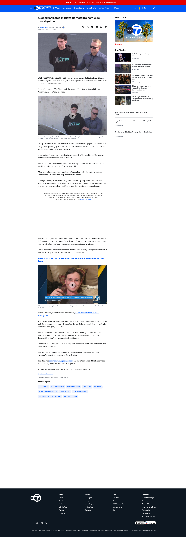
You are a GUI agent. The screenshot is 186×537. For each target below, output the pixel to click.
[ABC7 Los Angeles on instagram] (42, 523)
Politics (61, 510)
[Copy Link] (105, 26)
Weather (61, 501)
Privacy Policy (34, 530)
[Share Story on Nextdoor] (96, 26)
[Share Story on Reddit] (92, 26)
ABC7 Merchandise (148, 516)
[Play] (134, 31)
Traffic (61, 504)
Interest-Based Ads (95, 530)
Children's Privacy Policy (57, 530)
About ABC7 (146, 504)
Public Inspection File (106, 530)
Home (61, 498)
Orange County (79, 8)
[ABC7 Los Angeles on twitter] (37, 523)
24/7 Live (56, 8)
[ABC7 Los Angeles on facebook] (32, 523)
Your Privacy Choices (44, 530)
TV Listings (145, 501)
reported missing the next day (61, 360)
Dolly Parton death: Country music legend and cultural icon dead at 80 (91, 2)
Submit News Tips (148, 498)
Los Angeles (67, 8)
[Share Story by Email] (101, 26)
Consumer (62, 513)
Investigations (117, 507)
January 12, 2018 (85, 199)
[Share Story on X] (87, 26)
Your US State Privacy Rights (72, 530)
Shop (114, 510)
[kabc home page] (36, 498)
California (115, 8)
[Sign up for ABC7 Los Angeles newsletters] (46, 523)
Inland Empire (91, 8)
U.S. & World (63, 507)
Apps (114, 501)
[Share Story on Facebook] (83, 26)
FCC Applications (118, 530)
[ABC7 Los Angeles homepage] (42, 8)
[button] (31, 8)
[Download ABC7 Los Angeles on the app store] (140, 523)
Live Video (116, 498)
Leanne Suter (44, 27)
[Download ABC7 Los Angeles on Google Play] (150, 523)
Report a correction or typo (45, 374)
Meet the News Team (148, 507)
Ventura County (104, 8)
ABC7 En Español (118, 504)
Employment (146, 513)
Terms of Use (85, 530)
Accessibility (146, 510)
